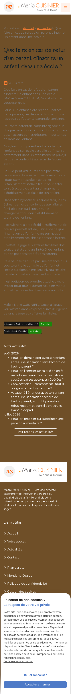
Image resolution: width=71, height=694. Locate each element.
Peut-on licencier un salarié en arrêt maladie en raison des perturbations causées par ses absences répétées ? (37, 375)
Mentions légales (19, 575)
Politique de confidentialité (27, 583)
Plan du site (16, 567)
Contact (13, 557)
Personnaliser (37, 675)
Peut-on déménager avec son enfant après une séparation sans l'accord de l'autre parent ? (38, 362)
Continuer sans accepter (18, 661)
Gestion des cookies (21, 591)
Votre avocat (16, 541)
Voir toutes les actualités (35, 432)
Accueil (28, 28)
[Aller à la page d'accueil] (31, 7)
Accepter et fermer (37, 684)
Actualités (44, 28)
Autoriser (45, 324)
